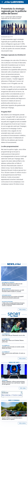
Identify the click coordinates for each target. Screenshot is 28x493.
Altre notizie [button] (22, 309)
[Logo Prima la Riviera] (14, 2)
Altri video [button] (23, 388)
